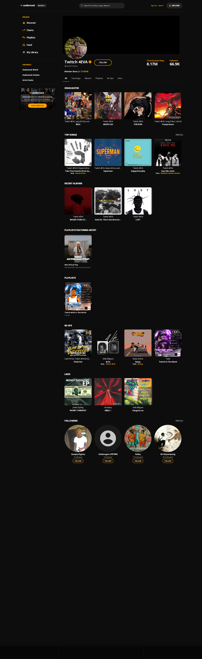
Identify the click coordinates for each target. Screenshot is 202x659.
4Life (108, 362)
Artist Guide (27, 80)
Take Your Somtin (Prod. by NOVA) (78, 171)
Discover (31, 22)
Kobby (138, 454)
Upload (176, 5)
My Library (32, 52)
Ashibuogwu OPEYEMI (108, 454)
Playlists (31, 37)
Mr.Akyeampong (168, 454)
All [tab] (66, 78)
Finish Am (78, 362)
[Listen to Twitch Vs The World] (167, 343)
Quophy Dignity (78, 454)
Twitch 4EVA (108, 121)
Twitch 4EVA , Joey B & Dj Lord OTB (78, 121)
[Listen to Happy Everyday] (138, 152)
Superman (108, 171)
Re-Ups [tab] (110, 78)
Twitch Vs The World (168, 362)
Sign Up (154, 6)
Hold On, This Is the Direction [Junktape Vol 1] (108, 219)
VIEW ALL (179, 135)
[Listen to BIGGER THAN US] (78, 201)
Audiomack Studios (31, 75)
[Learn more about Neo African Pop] (78, 249)
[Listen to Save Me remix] (167, 152)
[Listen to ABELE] (108, 391)
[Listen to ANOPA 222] (108, 105)
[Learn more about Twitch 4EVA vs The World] (78, 296)
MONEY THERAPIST (78, 410)
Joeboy (140, 364)
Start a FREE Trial (37, 105)
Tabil (168, 359)
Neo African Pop (71, 265)
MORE (85, 71)
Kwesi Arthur (80, 173)
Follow (103, 62)
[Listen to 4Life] (108, 343)
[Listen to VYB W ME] (138, 105)
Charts (30, 30)
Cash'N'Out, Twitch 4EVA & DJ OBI (78, 359)
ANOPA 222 (108, 124)
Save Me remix (167, 171)
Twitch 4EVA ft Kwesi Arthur (78, 168)
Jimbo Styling (78, 407)
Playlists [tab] (99, 78)
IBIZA (78, 124)
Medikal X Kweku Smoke (170, 173)
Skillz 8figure (138, 407)
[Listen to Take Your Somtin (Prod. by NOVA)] (78, 152)
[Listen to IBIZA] (78, 105)
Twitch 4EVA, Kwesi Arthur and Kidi (108, 168)
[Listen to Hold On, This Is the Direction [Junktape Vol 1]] (108, 201)
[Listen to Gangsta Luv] (138, 391)
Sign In (160, 6)
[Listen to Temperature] (167, 105)
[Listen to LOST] (138, 201)
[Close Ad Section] (52, 90)
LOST (138, 219)
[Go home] (27, 5)
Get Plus (41, 5)
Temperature (168, 124)
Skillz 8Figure (108, 359)
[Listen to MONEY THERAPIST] (78, 391)
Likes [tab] (120, 78)
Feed (29, 44)
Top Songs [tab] (76, 78)
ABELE (107, 410)
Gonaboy (108, 407)
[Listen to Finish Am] (78, 343)
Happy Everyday (138, 171)
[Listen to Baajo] (138, 343)
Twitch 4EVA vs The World (75, 312)
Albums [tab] (88, 78)
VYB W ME (138, 124)
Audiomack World (30, 69)
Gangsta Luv (138, 410)
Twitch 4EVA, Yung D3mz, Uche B (167, 121)
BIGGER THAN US (77, 219)
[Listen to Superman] (108, 152)
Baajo (138, 362)
